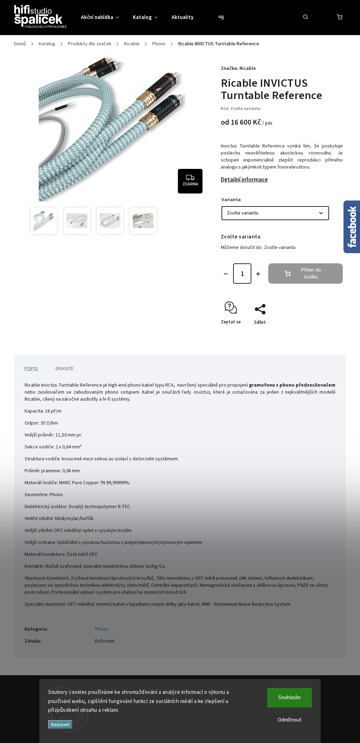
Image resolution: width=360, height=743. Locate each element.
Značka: (238, 68)
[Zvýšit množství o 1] (258, 274)
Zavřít (321, 334)
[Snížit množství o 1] (226, 274)
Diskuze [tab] (64, 368)
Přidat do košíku (311, 274)
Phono (101, 629)
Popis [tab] (31, 368)
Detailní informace (244, 180)
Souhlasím (289, 697)
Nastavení (60, 724)
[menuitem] (103, 17)
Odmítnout (290, 720)
